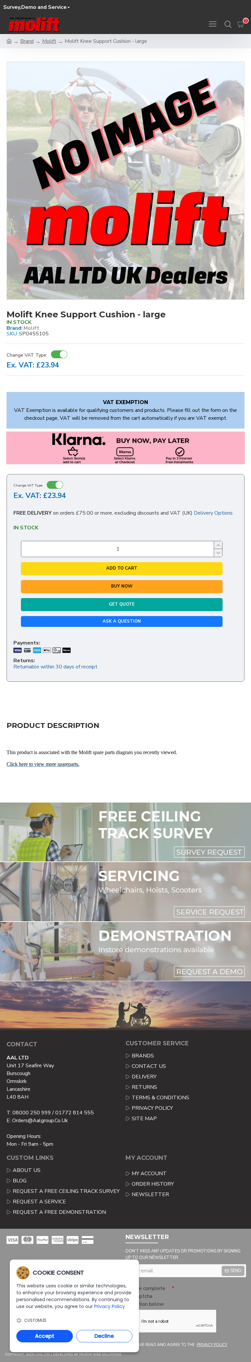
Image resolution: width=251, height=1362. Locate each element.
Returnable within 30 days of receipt (55, 667)
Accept (44, 1336)
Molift (49, 41)
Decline (104, 1336)
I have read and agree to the (179, 1344)
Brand (27, 41)
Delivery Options (213, 513)
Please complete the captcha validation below (145, 1296)
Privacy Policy (109, 1306)
